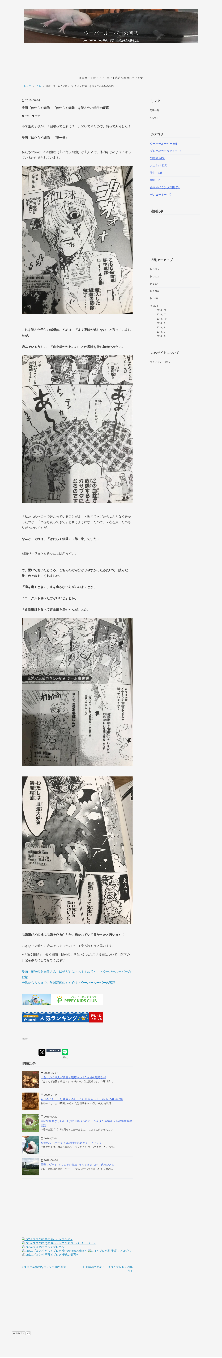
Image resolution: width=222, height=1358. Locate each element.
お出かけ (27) (158, 165)
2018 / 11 (161, 314)
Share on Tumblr (53, 1050)
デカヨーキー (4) (160, 194)
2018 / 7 (161, 331)
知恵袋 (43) (157, 158)
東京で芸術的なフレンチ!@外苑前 (44, 1267)
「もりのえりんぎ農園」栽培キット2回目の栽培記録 (73, 1077)
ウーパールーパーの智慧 (111, 33)
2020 (156, 291)
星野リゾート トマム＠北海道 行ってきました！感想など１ (77, 1164)
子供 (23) (156, 172)
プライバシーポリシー (161, 362)
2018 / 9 (161, 323)
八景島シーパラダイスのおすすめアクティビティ (71, 1143)
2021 (155, 283)
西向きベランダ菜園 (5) (165, 187)
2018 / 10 (161, 318)
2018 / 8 (161, 327)
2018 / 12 (161, 310)
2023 (156, 269)
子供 (27, 115)
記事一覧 (154, 110)
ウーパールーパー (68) (164, 143)
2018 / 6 (161, 336)
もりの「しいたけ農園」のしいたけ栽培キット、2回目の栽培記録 (82, 1099)
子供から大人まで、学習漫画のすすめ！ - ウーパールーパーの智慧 (68, 982)
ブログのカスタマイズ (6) (166, 151)
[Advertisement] (111, 62)
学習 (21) (155, 180)
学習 (37, 115)
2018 (156, 305)
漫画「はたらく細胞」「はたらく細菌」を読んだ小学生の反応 (65, 108)
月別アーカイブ (162, 260)
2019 (155, 298)
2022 (156, 276)
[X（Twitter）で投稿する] (42, 1052)
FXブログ (155, 117)
